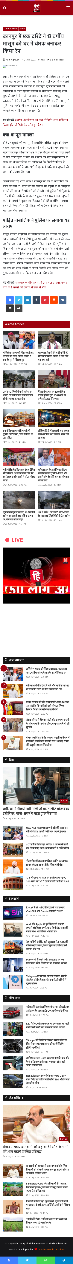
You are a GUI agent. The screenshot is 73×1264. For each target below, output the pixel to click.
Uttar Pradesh (10, 29)
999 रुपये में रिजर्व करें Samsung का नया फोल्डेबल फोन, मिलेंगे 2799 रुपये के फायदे (46, 962)
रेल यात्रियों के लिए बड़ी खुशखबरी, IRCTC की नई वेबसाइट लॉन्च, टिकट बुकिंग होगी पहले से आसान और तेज (47, 946)
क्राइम (22, 29)
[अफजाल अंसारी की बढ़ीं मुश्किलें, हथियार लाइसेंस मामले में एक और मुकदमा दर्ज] (54, 340)
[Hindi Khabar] (36, 8)
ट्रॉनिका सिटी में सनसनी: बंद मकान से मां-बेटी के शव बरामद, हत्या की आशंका (53, 434)
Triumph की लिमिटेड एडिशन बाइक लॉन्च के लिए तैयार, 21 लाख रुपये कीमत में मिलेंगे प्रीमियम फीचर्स (46, 1044)
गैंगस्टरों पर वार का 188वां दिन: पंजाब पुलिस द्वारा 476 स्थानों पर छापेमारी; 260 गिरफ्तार (52, 395)
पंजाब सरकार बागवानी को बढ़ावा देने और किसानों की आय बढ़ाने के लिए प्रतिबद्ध (35, 1150)
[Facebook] (10, 300)
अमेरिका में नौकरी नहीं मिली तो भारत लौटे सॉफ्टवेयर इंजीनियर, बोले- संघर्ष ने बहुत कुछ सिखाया (36, 811)
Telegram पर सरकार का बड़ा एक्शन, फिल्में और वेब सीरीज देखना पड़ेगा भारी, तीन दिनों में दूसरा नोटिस (46, 980)
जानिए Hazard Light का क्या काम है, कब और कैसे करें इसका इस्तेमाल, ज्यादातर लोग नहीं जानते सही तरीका (47, 1062)
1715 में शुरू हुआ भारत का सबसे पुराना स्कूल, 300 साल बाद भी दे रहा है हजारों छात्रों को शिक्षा (47, 880)
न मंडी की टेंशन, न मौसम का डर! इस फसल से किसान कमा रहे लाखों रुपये (46, 1221)
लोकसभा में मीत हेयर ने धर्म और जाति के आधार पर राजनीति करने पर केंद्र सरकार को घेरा (47, 688)
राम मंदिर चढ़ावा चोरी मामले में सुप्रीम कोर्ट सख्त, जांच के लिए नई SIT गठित (18, 434)
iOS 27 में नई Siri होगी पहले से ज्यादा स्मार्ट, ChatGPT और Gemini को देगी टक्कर (45, 910)
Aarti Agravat (12, 60)
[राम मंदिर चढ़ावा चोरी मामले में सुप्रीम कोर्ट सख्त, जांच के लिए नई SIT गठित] (19, 418)
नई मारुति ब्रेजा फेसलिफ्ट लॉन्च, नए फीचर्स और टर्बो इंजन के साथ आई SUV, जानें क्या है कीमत (47, 1009)
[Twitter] (18, 300)
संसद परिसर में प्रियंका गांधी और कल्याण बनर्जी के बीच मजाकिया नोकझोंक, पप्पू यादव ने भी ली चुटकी (47, 724)
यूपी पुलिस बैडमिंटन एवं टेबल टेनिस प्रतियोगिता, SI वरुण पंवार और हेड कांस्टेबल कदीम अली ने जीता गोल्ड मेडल (19, 475)
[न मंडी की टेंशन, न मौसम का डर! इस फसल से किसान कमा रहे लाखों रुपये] (13, 1225)
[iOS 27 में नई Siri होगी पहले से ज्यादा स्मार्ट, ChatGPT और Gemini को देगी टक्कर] (13, 913)
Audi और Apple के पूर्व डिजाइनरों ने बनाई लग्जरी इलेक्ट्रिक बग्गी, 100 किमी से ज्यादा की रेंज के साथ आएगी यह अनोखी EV (47, 928)
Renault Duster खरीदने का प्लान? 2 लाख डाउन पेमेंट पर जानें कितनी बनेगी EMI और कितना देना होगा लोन (47, 1079)
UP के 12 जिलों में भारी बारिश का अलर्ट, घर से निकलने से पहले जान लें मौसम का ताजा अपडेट (18, 395)
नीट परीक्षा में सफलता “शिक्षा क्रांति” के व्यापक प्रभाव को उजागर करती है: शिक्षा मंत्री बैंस (47, 863)
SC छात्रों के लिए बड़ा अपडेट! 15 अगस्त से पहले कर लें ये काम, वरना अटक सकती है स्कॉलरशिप (47, 846)
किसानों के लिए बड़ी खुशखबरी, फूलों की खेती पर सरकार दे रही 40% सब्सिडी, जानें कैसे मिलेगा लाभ (48, 1205)
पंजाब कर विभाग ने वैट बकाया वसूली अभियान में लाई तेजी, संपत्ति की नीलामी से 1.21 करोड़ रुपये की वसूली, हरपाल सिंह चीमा (47, 741)
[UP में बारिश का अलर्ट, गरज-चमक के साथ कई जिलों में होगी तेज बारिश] (54, 500)
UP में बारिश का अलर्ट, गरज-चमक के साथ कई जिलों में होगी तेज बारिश (54, 514)
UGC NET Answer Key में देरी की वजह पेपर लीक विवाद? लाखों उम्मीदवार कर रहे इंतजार (47, 830)
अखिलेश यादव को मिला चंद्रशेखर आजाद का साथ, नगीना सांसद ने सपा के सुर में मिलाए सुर (18, 356)
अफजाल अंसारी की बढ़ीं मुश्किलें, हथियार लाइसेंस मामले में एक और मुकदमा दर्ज (53, 356)
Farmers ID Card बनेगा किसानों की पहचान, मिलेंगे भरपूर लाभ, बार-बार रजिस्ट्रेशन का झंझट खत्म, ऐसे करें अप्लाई (47, 1187)
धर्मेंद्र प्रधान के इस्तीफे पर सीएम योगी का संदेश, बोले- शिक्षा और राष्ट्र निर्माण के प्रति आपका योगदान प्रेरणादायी (53, 475)
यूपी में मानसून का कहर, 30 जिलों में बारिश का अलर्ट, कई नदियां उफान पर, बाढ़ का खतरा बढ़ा (19, 516)
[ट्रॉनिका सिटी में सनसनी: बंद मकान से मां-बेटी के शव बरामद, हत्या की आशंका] (54, 418)
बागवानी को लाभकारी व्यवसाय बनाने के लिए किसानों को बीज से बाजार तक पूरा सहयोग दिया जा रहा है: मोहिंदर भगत (47, 1170)
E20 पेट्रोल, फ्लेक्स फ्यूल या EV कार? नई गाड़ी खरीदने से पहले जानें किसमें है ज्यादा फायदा (47, 1026)
